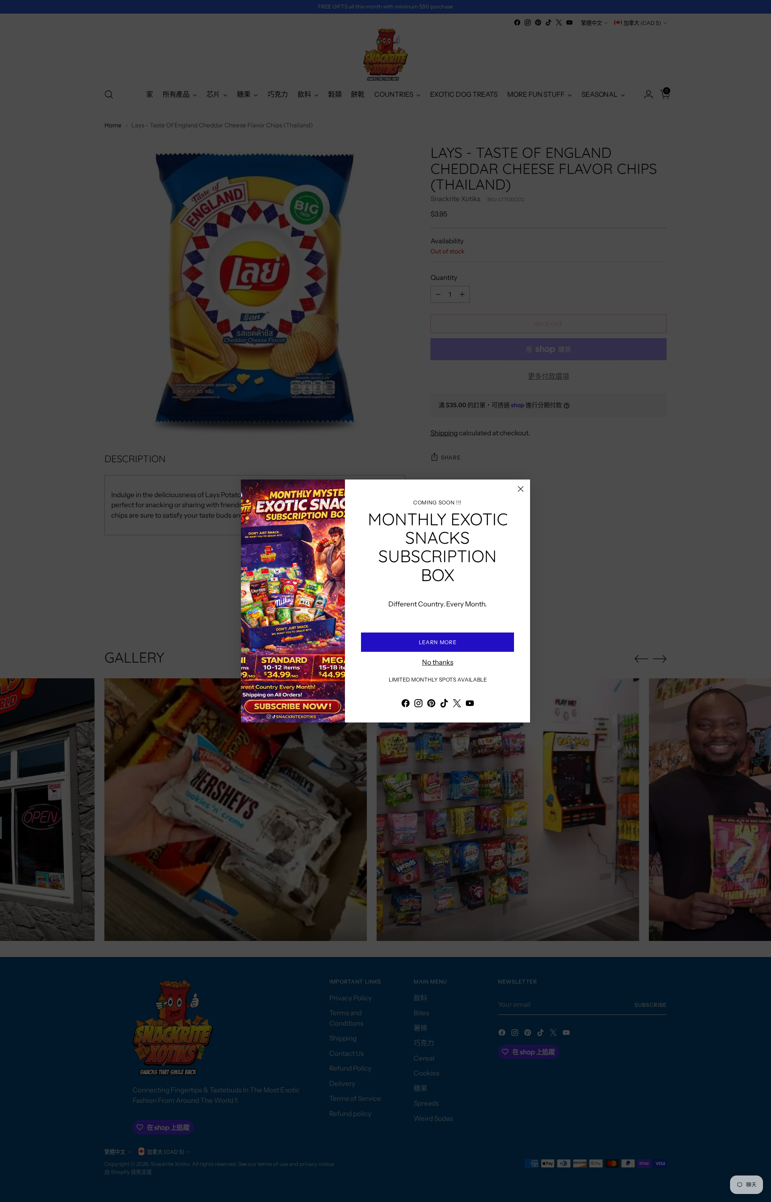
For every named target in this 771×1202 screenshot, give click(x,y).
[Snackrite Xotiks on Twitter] (457, 704)
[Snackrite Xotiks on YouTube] (470, 704)
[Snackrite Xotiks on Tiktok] (444, 704)
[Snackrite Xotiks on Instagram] (418, 704)
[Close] (520, 489)
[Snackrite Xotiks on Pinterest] (431, 704)
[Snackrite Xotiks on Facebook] (405, 704)
